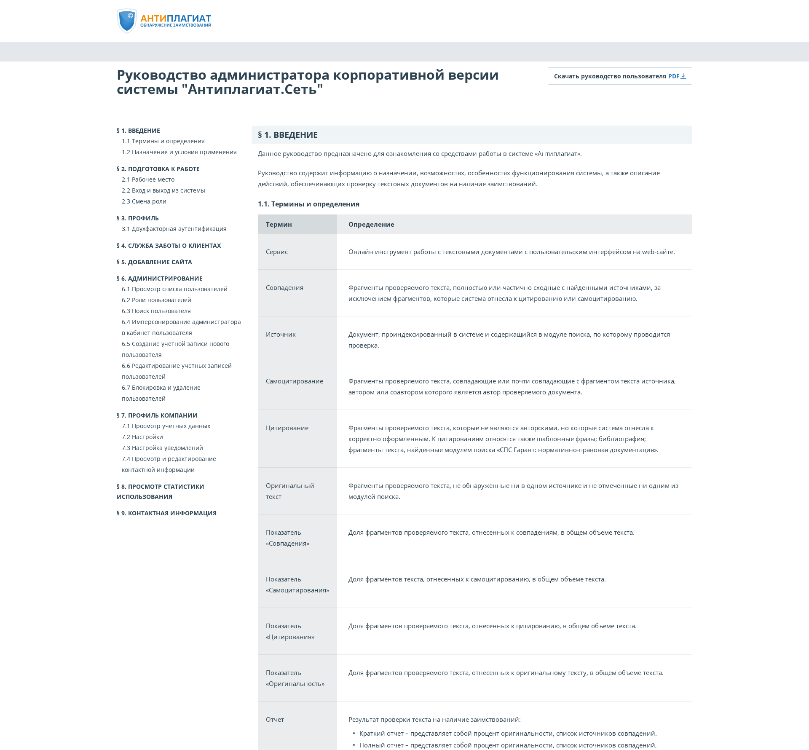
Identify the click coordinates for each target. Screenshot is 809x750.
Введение (144, 130)
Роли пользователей (161, 300)
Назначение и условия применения (184, 152)
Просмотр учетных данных (171, 426)
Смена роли (149, 201)
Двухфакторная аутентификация (179, 229)
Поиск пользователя (161, 311)
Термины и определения (168, 141)
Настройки (147, 437)
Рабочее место (153, 179)
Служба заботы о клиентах (174, 245)
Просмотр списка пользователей (180, 289)
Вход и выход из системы (168, 190)
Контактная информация (172, 513)
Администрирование (165, 278)
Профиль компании (163, 415)
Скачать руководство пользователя (610, 76)
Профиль (143, 218)
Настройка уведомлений (167, 448)
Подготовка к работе (164, 169)
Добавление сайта (160, 262)
